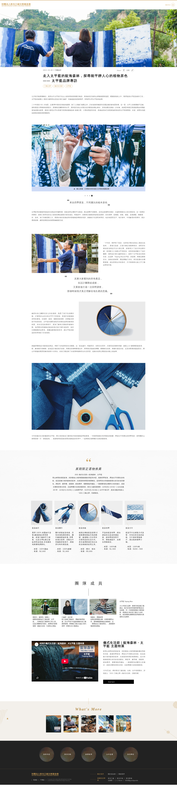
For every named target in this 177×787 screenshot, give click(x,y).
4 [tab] (91, 195)
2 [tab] (87, 195)
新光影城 (129, 778)
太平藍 (68, 86)
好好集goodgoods (131, 780)
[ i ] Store (118, 780)
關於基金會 (112, 774)
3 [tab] (89, 195)
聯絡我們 (122, 774)
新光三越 (111, 778)
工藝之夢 (47, 86)
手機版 (42, 780)
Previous (36, 160)
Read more (111, 682)
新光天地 (120, 778)
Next (140, 160)
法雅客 (110, 780)
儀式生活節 (58, 86)
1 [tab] (85, 196)
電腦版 (35, 780)
